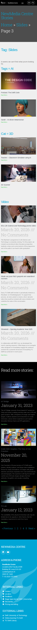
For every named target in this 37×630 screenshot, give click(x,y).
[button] (22, 3)
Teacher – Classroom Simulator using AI (16, 158)
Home (6, 24)
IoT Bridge (5, 401)
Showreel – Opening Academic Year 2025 (16, 329)
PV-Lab (4, 506)
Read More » (4, 95)
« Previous (7, 528)
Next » (31, 528)
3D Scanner (5, 185)
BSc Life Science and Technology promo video (18, 226)
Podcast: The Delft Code (10, 93)
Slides (22, 24)
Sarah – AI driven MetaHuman (12, 120)
